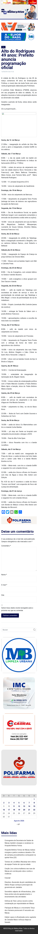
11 (14, 806)
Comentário (6, 546)
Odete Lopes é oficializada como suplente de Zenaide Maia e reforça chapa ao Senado (20, 919)
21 (29, 810)
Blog (3, 47)
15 (34, 806)
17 (9, 810)
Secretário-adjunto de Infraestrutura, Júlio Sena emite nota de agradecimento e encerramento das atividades (20, 894)
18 (14, 810)
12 (19, 806)
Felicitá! (8, 878)
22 (34, 810)
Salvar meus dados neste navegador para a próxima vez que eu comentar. (17, 609)
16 (4, 810)
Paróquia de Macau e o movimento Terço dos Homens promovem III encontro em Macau (20, 910)
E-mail (4, 585)
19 (19, 810)
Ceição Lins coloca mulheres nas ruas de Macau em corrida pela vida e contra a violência (20, 871)
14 (29, 806)
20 (24, 810)
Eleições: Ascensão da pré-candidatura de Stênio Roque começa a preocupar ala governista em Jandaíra (20, 884)
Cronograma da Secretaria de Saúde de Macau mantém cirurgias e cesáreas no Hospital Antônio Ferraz (19, 843)
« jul (18, 824)
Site (2, 595)
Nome (4, 575)
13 (24, 806)
